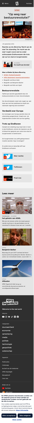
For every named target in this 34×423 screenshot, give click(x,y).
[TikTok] (12, 317)
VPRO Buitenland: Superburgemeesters (17, 77)
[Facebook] (18, 317)
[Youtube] (3, 317)
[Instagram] (6, 317)
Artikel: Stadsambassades (12, 75)
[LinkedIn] (15, 317)
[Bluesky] (9, 317)
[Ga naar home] (17, 3)
